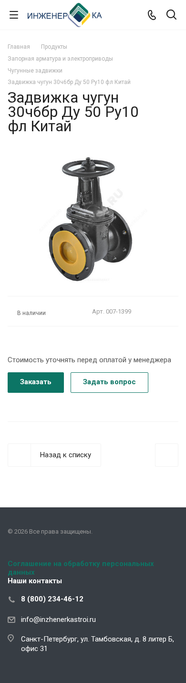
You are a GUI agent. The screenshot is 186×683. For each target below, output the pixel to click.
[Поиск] (171, 16)
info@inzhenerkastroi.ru (58, 619)
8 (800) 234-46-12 (52, 599)
